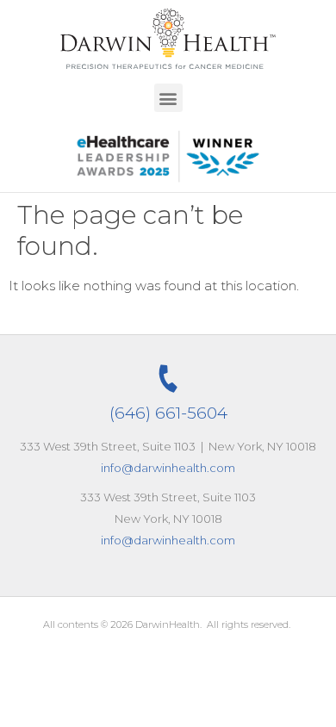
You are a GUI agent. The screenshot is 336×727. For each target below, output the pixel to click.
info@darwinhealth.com (168, 468)
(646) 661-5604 (168, 413)
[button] (168, 98)
